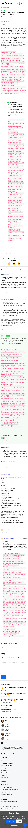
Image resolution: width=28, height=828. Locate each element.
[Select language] (17, 3)
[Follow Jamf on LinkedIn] (4, 753)
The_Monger (6, 21)
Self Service (4, 799)
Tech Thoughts (5, 707)
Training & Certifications (7, 763)
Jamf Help (3, 760)
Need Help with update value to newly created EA (13, 687)
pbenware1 (6, 274)
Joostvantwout (7, 474)
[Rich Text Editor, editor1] (14, 666)
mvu (6, 720)
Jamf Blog (3, 768)
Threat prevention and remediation (9, 806)
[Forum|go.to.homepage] (8, 3)
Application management (7, 792)
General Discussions (7, 7)
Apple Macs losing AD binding (9, 709)
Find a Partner (4, 775)
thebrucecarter (9, 738)
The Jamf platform (5, 784)
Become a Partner (5, 772)
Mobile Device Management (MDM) (9, 789)
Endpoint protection (6, 804)
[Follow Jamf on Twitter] (1, 753)
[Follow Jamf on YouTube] (7, 753)
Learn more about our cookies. (17, 818)
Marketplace (4, 770)
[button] (3, 3)
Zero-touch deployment (7, 787)
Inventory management (6, 794)
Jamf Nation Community (7, 765)
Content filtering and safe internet (9, 808)
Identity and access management (9, 801)
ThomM (7, 729)
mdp (4, 336)
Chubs (7, 724)
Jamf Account (4, 777)
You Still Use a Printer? (7, 705)
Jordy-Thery (8, 733)
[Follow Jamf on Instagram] (10, 753)
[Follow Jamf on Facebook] (13, 753)
